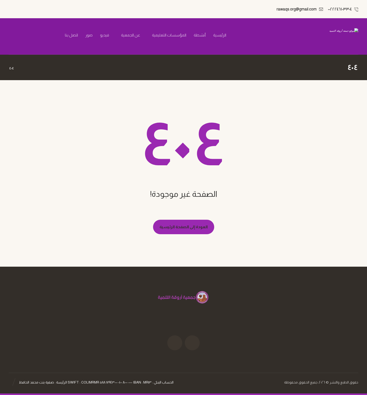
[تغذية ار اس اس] (18, 35)
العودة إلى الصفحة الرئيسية (184, 227)
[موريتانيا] (332, 36)
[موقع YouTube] (174, 342)
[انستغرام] (35, 35)
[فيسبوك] (52, 35)
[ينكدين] (26, 35)
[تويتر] (43, 35)
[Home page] (23, 68)
